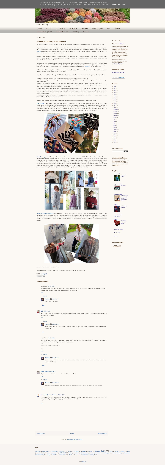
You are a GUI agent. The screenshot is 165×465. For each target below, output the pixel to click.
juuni (115, 121)
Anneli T (47, 299)
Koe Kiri (116, 219)
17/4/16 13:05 (60, 395)
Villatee (115, 204)
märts (115, 127)
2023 (115, 92)
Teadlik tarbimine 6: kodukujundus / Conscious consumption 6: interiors (124, 198)
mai (114, 123)
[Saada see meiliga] (37, 276)
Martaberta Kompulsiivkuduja (49, 395)
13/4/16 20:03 (46, 311)
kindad (84, 451)
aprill (115, 125)
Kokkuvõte (37, 451)
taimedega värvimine (95, 453)
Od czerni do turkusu (123, 175)
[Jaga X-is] (41, 276)
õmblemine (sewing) (88, 455)
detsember (116, 109)
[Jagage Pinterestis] (44, 276)
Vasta (42, 292)
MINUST (117, 28)
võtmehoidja (78, 454)
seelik (70, 453)
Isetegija (39, 51)
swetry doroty (117, 173)
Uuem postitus (41, 433)
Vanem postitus (102, 433)
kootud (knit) (100, 451)
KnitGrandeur (40, 103)
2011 (115, 142)
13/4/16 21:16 (55, 324)
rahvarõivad (41, 453)
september (116, 115)
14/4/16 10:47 (52, 371)
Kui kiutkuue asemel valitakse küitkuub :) (124, 222)
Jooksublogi (76, 32)
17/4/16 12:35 (55, 383)
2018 (115, 103)
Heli (42, 311)
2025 (115, 88)
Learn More (116, 4)
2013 (115, 138)
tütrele (54, 455)
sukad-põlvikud (84, 453)
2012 (115, 140)
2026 (115, 86)
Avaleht (71, 433)
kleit (90, 451)
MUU (108, 28)
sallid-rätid (62, 453)
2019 (115, 101)
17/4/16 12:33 (55, 357)
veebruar (115, 129)
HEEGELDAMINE (97, 28)
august (115, 117)
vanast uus (62, 455)
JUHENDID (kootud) (62, 32)
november (116, 111)
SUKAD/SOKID (60, 28)
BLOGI (39, 28)
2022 (115, 94)
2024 (115, 90)
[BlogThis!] (39, 276)
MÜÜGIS (86, 32)
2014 (115, 136)
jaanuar (115, 131)
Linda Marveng (41, 157)
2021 (115, 97)
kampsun (76, 451)
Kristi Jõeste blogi (118, 194)
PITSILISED (73, 28)
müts (128, 451)
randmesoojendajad (51, 453)
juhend (69, 451)
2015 (115, 133)
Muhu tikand (45, 451)
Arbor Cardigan (117, 216)
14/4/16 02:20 (51, 338)
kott (111, 451)
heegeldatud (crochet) (57, 451)
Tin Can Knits (117, 233)
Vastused (45, 296)
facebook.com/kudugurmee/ (118, 72)
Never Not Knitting (118, 229)
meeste (122, 451)
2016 (115, 107)
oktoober (115, 113)
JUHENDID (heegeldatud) (44, 32)
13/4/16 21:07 (55, 299)
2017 (115, 105)
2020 (115, 99)
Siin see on (87, 66)
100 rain (116, 236)
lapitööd (116, 451)
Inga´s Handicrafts (118, 184)
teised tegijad (43, 274)
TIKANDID (84, 28)
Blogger (84, 461)
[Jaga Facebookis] (42, 276)
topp (49, 455)
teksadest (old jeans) (117, 453)
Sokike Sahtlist (45, 371)
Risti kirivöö (123, 185)
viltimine (70, 455)
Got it (123, 4)
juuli (115, 119)
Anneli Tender (121, 43)
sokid (76, 453)
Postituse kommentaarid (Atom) (74, 439)
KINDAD (48, 28)
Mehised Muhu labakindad (124, 206)
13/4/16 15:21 (51, 286)
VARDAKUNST (117, 215)
